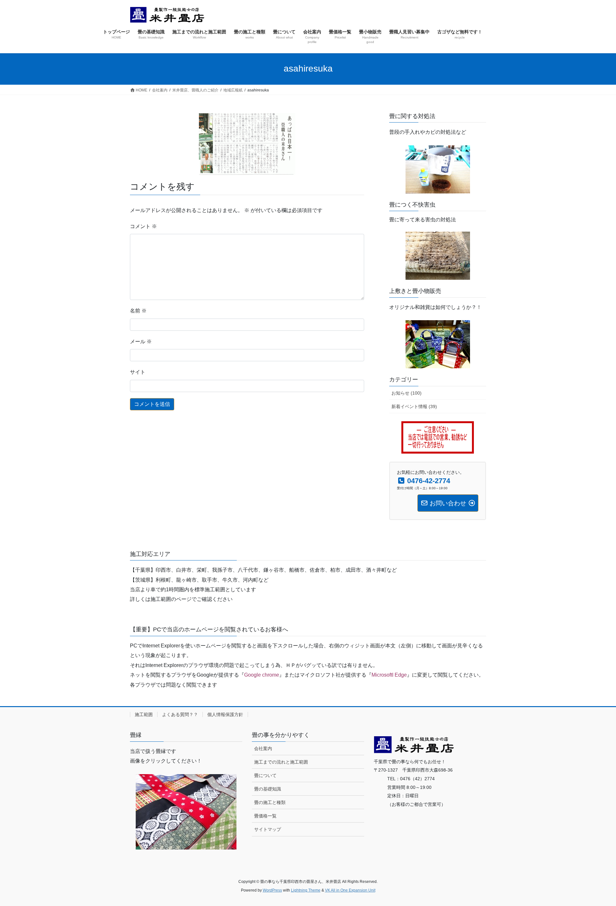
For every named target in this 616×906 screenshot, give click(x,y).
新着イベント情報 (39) (414, 406)
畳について (265, 775)
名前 (138, 310)
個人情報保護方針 (225, 714)
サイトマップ (267, 829)
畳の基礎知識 (267, 788)
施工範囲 (144, 714)
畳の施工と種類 (270, 802)
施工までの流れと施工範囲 (281, 762)
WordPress (272, 890)
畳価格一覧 (265, 815)
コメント (143, 226)
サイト (137, 372)
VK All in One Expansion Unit (350, 890)
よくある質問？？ (180, 714)
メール (141, 341)
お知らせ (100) (406, 393)
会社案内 (263, 748)
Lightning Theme (306, 890)
